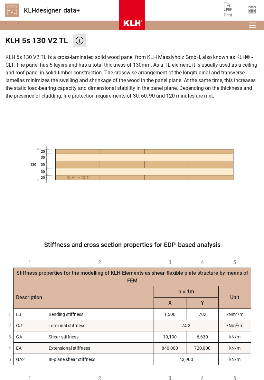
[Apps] (252, 10)
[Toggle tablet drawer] (252, 25)
